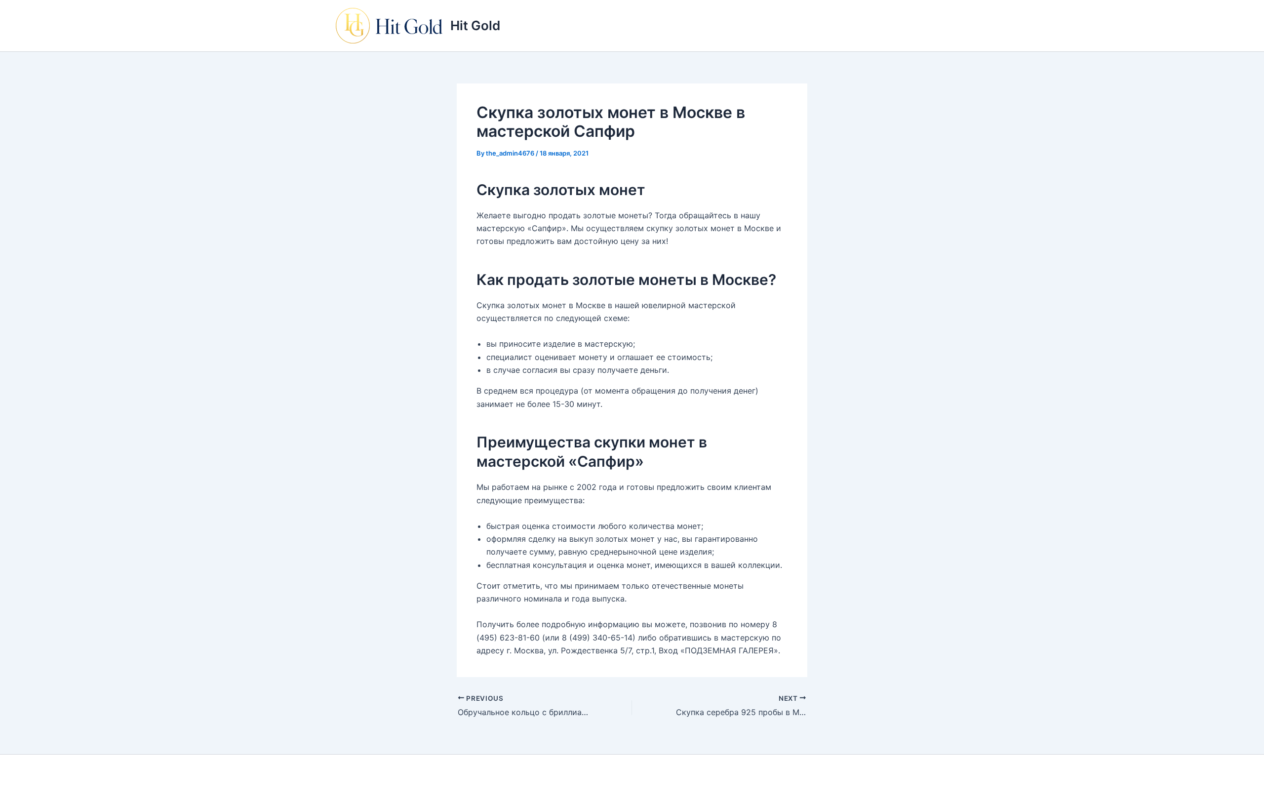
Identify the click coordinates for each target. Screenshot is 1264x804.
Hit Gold (475, 25)
